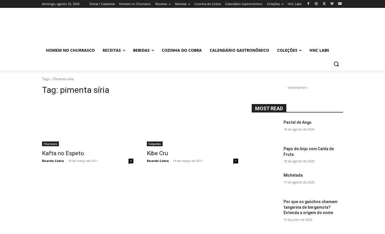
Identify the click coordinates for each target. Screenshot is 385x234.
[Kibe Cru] (192, 123)
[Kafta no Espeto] (87, 123)
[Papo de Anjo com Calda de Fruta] (265, 155)
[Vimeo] (332, 4)
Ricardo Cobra (53, 161)
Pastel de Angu (297, 122)
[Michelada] (265, 182)
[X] (324, 4)
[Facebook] (308, 4)
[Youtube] (340, 4)
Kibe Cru (157, 153)
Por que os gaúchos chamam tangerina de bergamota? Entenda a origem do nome (310, 207)
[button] (336, 64)
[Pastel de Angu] (265, 129)
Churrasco (50, 144)
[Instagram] (316, 4)
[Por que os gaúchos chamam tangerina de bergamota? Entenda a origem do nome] (265, 208)
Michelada (293, 175)
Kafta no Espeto (63, 153)
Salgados (155, 144)
